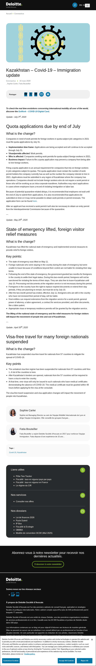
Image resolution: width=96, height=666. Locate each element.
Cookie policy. (29, 654)
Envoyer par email (41, 94)
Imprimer (48, 94)
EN (84, 5)
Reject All (84, 660)
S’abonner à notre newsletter (48, 564)
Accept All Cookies (66, 660)
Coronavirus (19, 13)
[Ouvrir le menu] (87, 5)
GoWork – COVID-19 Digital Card (33, 111)
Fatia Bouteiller (25, 83)
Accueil (9, 13)
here (35, 201)
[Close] (92, 639)
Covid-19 (12, 452)
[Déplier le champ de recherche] (74, 5)
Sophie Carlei (12, 83)
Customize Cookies (10, 660)
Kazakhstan (21, 452)
